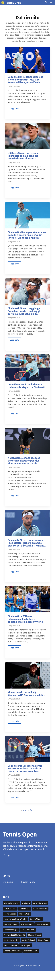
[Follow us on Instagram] (8, 856)
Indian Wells (24, 914)
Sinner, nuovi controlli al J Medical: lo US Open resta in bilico (26, 694)
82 (31, 809)
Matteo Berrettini (11, 940)
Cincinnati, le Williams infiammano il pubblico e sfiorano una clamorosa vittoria (25, 619)
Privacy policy (28, 882)
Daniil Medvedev (40, 908)
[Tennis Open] (2, 2)
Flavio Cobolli (10, 914)
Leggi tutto (14, 108)
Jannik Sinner (36, 919)
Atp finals (26, 903)
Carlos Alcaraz (10, 908)
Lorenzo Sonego (10, 929)
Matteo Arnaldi (34, 935)
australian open (40, 903)
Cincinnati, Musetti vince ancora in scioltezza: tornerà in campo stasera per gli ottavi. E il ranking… (27, 543)
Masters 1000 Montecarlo (14, 935)
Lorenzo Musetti (42, 924)
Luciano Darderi (27, 929)
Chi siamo (8, 882)
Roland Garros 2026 (12, 951)
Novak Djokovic (10, 945)
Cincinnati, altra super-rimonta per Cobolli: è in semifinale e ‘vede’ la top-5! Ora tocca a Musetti (27, 235)
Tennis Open (13, 2)
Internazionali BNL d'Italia (15, 919)
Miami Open (43, 940)
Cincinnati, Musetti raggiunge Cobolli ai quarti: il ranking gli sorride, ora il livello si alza (24, 311)
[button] (46, 2)
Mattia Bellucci (28, 940)
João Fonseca (26, 924)
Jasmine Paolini (10, 924)
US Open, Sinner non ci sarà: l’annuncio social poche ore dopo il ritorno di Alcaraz (23, 156)
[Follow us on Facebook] (4, 856)
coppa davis (24, 908)
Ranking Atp (26, 945)
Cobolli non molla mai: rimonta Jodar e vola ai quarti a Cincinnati (26, 386)
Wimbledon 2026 (31, 951)
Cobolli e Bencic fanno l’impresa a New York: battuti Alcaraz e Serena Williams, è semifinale (25, 80)
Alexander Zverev (11, 903)
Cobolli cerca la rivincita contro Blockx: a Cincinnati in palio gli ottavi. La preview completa (25, 769)
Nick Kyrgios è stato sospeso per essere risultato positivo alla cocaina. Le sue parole (24, 461)
